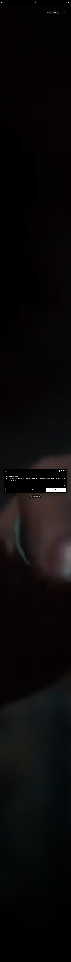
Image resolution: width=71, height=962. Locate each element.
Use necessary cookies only (15, 489)
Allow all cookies (56, 489)
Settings (61, 485)
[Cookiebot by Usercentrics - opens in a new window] (60, 471)
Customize (34, 489)
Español (64, 12)
